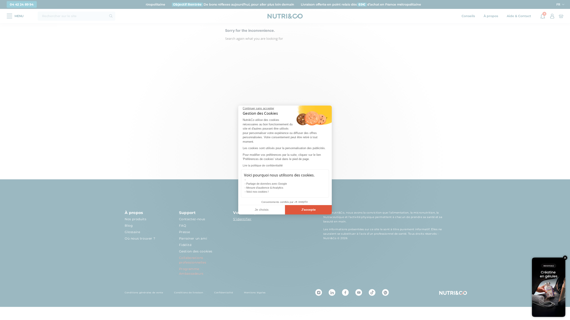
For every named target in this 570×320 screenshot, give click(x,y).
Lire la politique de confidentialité (263, 165)
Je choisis (262, 209)
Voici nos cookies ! (257, 191)
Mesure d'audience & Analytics (264, 187)
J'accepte (308, 209)
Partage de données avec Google (266, 183)
